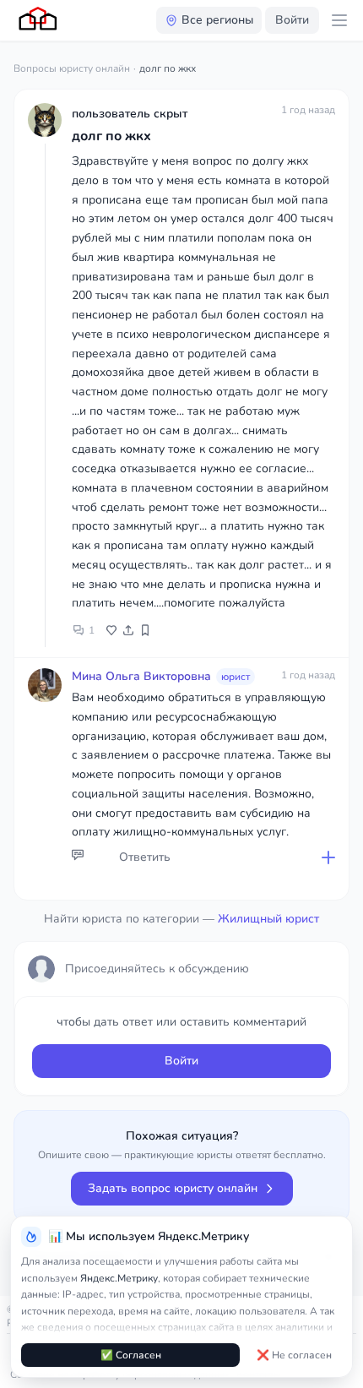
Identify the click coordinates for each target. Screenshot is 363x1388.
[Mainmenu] (339, 20)
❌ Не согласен (294, 1355)
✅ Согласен (130, 1355)
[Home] (39, 20)
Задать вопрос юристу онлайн (172, 1188)
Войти (292, 20)
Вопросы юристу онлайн (72, 68)
